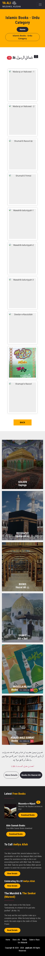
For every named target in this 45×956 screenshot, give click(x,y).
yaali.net (28, 948)
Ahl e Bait (23, 638)
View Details (12, 873)
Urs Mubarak (22, 942)
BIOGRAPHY (22, 533)
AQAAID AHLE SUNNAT (23, 737)
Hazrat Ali (21, 536)
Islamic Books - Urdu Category (22, 37)
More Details (11, 775)
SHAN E (22, 635)
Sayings (22, 485)
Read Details (12, 930)
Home (22, 29)
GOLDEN (22, 481)
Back (22, 422)
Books (22, 689)
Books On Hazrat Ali (31, 775)
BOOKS (22, 584)
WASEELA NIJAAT (22, 686)
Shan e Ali (16, 940)
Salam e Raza (34, 940)
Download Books (28, 815)
